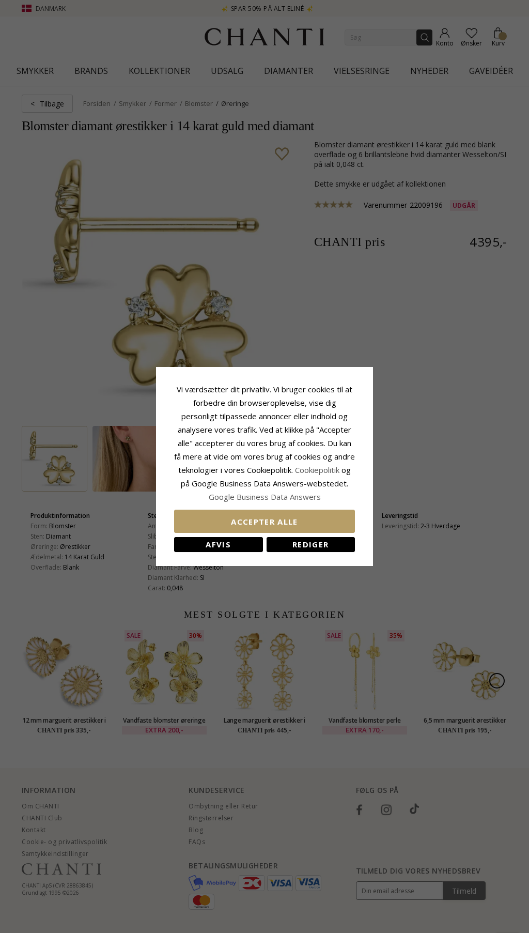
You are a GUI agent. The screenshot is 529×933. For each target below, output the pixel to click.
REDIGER (310, 544)
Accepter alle (264, 521)
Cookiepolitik (317, 470)
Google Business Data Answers (265, 497)
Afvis (218, 544)
